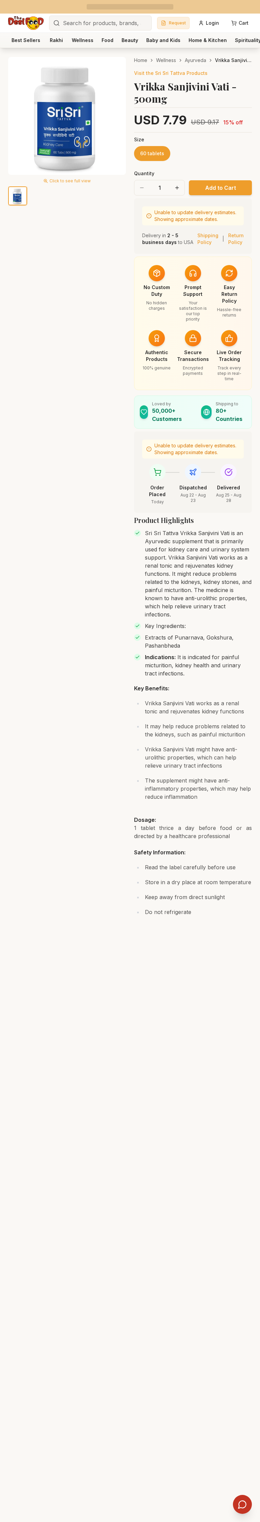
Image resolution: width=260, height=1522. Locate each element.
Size (139, 139)
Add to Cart (220, 187)
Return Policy (236, 238)
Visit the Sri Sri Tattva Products (171, 73)
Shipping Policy (207, 238)
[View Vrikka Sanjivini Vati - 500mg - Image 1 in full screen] (67, 116)
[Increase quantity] (177, 187)
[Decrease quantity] (141, 187)
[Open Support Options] (242, 1504)
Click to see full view (70, 180)
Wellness (166, 60)
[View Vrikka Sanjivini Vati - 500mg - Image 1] (17, 195)
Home (140, 60)
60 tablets (152, 153)
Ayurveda (195, 60)
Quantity (144, 173)
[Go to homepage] (26, 23)
